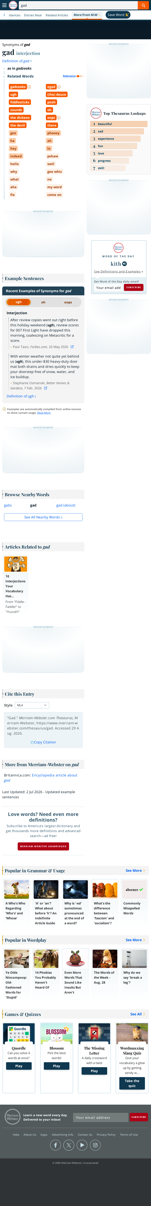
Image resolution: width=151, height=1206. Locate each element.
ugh (19, 302)
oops (68, 302)
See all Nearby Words (42, 517)
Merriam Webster (12, 1116)
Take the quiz (132, 1083)
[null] (124, 263)
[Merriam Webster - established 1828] (13, 5)
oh (43, 302)
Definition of (15, 61)
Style (8, 705)
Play (18, 1066)
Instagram (95, 1145)
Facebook (55, 1145)
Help (16, 1134)
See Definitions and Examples (117, 271)
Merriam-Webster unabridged (43, 846)
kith (116, 263)
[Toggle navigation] (4, 5)
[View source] (73, 346)
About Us (30, 1134)
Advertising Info (63, 1134)
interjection (28, 53)
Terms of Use (129, 1134)
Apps (44, 1134)
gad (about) (65, 505)
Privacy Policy (107, 1134)
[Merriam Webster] (118, 248)
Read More (44, 412)
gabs (8, 505)
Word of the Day (118, 256)
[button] (87, 15)
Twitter (68, 1145)
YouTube (82, 1145)
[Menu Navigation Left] (4, 15)
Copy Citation (45, 742)
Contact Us (85, 1134)
